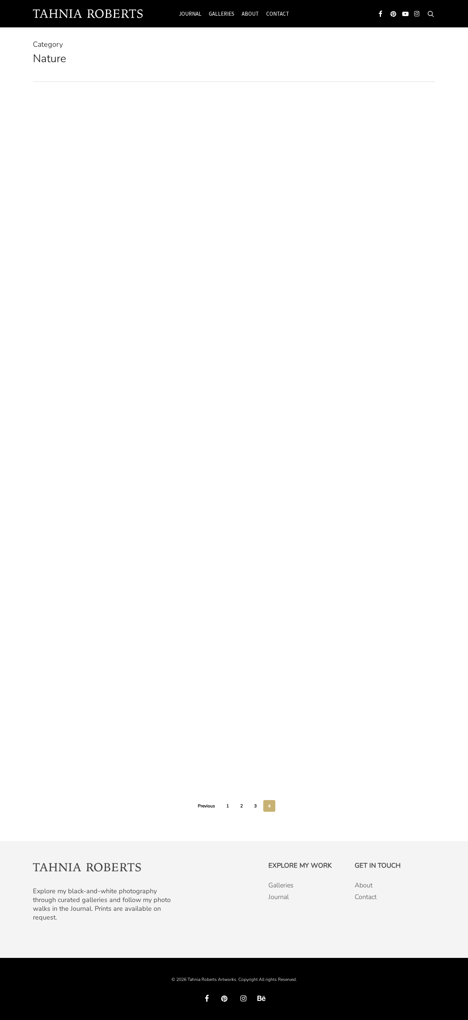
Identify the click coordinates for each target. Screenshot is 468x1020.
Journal (278, 896)
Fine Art (54, 191)
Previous (206, 806)
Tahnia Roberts (82, 239)
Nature (76, 191)
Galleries (281, 885)
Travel (73, 519)
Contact (366, 896)
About (364, 885)
